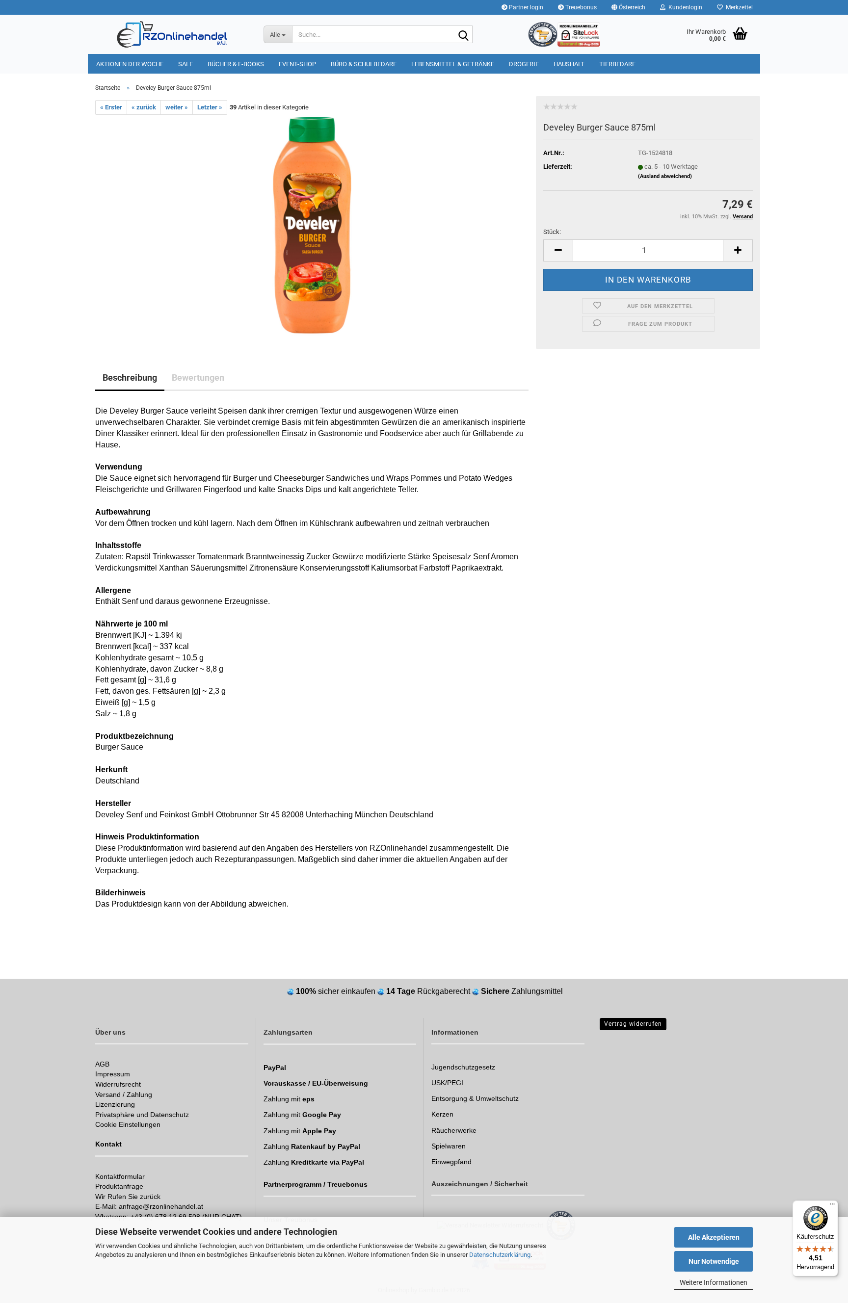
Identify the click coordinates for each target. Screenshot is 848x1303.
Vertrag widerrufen (633, 1023)
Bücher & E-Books (236, 64)
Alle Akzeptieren (714, 1237)
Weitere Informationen (713, 1282)
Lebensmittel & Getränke (452, 64)
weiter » (176, 107)
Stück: (552, 231)
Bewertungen (198, 377)
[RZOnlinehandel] (172, 34)
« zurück (144, 107)
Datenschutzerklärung (499, 1254)
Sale (185, 64)
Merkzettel (738, 7)
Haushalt (569, 64)
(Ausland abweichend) (665, 176)
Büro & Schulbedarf (364, 64)
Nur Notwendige (714, 1261)
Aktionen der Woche (129, 64)
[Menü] (832, 1206)
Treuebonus (580, 7)
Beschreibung (130, 377)
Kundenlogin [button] (683, 7)
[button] (628, 7)
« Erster (111, 107)
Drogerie (524, 64)
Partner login (525, 7)
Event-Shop (297, 64)
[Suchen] (463, 35)
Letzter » (209, 107)
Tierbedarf (617, 64)
